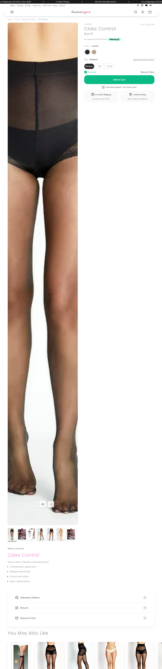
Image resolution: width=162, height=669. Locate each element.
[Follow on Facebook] (138, 5)
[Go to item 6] (61, 535)
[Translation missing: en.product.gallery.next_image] (51, 504)
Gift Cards (47, 5)
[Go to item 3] (31, 535)
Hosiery (17, 19)
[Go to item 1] (12, 535)
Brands (28, 5)
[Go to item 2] (22, 535)
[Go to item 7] (71, 535)
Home (10, 19)
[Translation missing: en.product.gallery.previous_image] (34, 504)
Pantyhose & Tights (29, 19)
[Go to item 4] (41, 535)
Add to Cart (119, 79)
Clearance (37, 5)
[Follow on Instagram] (142, 5)
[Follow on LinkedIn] (151, 5)
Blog (55, 5)
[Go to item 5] (51, 535)
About (12, 5)
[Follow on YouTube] (146, 5)
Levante (88, 24)
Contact (62, 5)
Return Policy (147, 72)
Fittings (20, 5)
